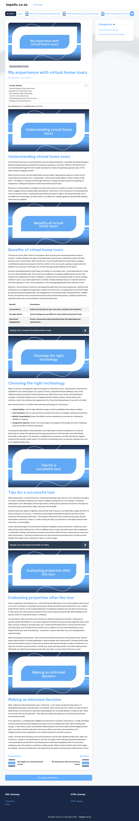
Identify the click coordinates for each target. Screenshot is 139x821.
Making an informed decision (20, 101)
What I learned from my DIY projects (98, 14)
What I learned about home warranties (24, 14)
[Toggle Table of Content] (85, 85)
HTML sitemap (77, 801)
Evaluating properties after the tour (23, 98)
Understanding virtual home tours (22, 88)
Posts (7, 804)
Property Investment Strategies (111, 34)
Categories (10, 801)
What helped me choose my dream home (61, 14)
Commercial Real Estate (108, 30)
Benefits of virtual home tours (20, 91)
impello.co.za (16, 5)
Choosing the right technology (20, 93)
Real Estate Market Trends (19, 66)
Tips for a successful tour (19, 96)
